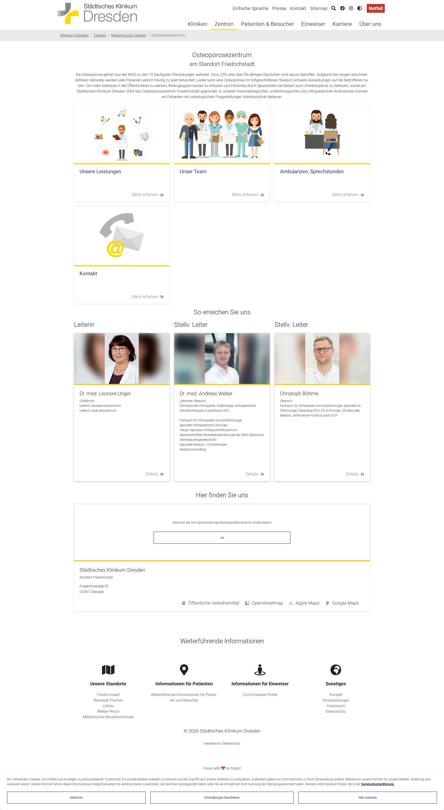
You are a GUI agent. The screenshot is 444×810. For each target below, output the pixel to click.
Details (151, 474)
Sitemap (318, 8)
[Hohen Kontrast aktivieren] (359, 8)
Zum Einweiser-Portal (260, 695)
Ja (222, 537)
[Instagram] (351, 8)
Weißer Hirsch (108, 711)
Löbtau (108, 706)
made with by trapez (222, 768)
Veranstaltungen (335, 700)
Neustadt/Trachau (108, 700)
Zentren (224, 24)
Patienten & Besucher (267, 24)
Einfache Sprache (250, 8)
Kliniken (197, 24)
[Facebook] (342, 8)
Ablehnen (76, 797)
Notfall (376, 8)
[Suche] (333, 8)
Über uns (370, 24)
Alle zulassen (367, 797)
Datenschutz (336, 711)
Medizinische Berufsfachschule (108, 717)
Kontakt (298, 8)
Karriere (342, 24)
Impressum (336, 706)
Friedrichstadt (108, 695)
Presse (279, 8)
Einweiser (313, 24)
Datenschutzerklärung (377, 784)
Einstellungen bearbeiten (222, 797)
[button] (342, 604)
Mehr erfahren (145, 194)
